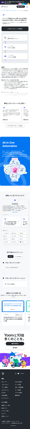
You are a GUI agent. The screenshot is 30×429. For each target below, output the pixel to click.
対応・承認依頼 (19, 387)
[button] (27, 6)
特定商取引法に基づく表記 (17, 423)
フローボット (5, 384)
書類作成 (17, 395)
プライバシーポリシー (15, 421)
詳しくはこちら (8, 2)
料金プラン (4, 408)
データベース (5, 398)
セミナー (4, 413)
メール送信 (18, 384)
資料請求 (15, 347)
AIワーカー (4, 382)
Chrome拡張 (18, 382)
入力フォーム (5, 390)
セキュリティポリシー (6, 423)
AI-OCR (3, 392)
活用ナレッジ (5, 416)
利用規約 (8, 421)
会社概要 (3, 421)
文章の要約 (4, 395)
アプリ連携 (4, 387)
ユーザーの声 (5, 411)
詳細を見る (5, 119)
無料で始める (15, 343)
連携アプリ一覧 (6, 405)
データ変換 (18, 390)
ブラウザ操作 (18, 392)
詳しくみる (15, 212)
